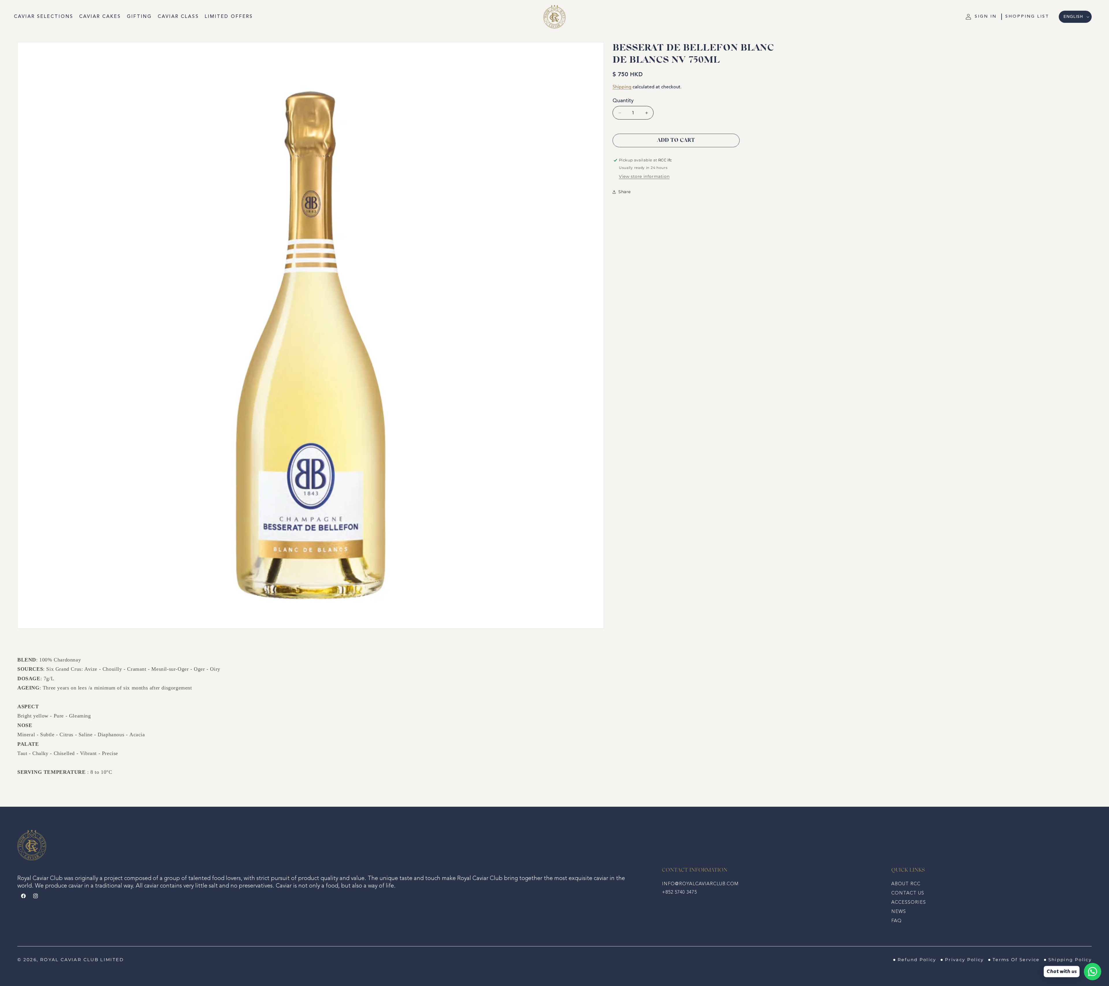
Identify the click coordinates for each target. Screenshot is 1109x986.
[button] (1027, 16)
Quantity (623, 100)
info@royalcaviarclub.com (700, 884)
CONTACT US (907, 893)
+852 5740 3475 (679, 892)
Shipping (622, 87)
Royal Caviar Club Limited (82, 959)
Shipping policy (1070, 959)
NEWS (898, 911)
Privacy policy (964, 959)
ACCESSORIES (908, 902)
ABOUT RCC (905, 884)
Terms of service (1016, 959)
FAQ (896, 921)
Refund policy (917, 959)
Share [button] (624, 191)
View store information (644, 176)
